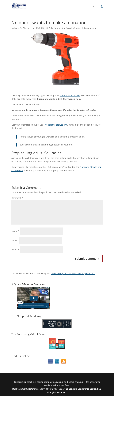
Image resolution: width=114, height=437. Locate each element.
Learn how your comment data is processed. (73, 273)
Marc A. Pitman (22, 28)
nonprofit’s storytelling (56, 124)
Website (15, 249)
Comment (17, 198)
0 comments (90, 28)
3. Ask (49, 28)
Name (15, 231)
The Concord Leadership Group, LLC (82, 388)
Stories (77, 28)
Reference (33, 388)
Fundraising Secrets (63, 28)
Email (15, 240)
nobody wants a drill (70, 95)
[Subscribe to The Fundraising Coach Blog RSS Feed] (63, 362)
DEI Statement (19, 388)
